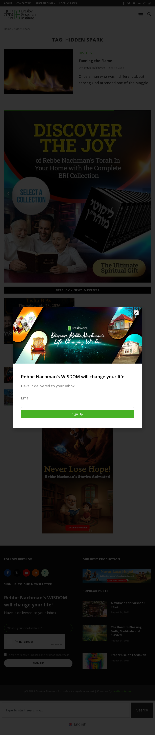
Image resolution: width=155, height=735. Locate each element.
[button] (136, 313)
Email (25, 398)
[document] (77, 367)
